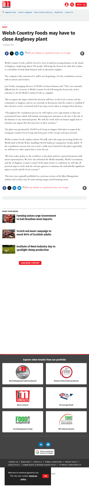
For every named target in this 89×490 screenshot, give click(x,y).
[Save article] (82, 53)
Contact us (13, 462)
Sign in (55, 49)
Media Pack (59, 12)
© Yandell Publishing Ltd (70, 465)
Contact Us (69, 12)
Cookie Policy (14, 465)
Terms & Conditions (53, 462)
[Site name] (6, 7)
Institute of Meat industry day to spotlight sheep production (36, 248)
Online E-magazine (25, 12)
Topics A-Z (37, 462)
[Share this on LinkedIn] (17, 53)
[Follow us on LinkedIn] (40, 444)
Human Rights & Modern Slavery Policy (39, 465)
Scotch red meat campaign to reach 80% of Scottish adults (34, 233)
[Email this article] (22, 53)
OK (45, 476)
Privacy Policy (71, 462)
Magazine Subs (10, 12)
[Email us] (48, 444)
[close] (84, 49)
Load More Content (30, 263)
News (4, 27)
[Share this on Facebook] (7, 53)
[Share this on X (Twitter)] (12, 53)
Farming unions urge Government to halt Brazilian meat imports (36, 217)
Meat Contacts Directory (43, 12)
